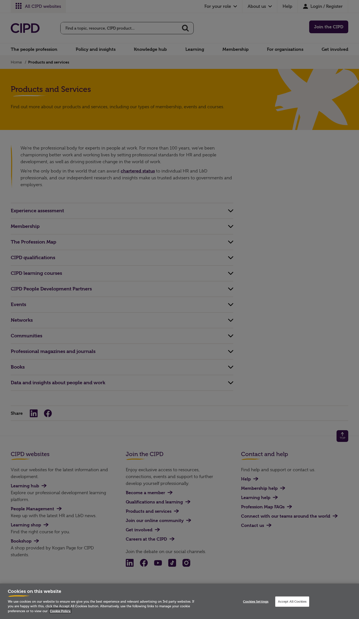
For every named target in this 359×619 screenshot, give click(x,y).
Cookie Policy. (60, 611)
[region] (179, 601)
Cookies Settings (255, 601)
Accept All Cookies (292, 601)
